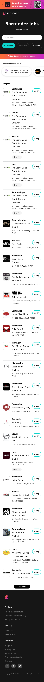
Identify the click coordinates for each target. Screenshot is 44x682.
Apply (36, 91)
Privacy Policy (10, 649)
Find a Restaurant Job (14, 612)
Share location (15, 56)
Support (8, 645)
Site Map (8, 661)
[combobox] (22, 37)
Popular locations (11, 63)
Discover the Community (15, 615)
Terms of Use (10, 653)
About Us (9, 630)
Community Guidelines (14, 657)
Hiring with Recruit (13, 619)
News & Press (11, 634)
